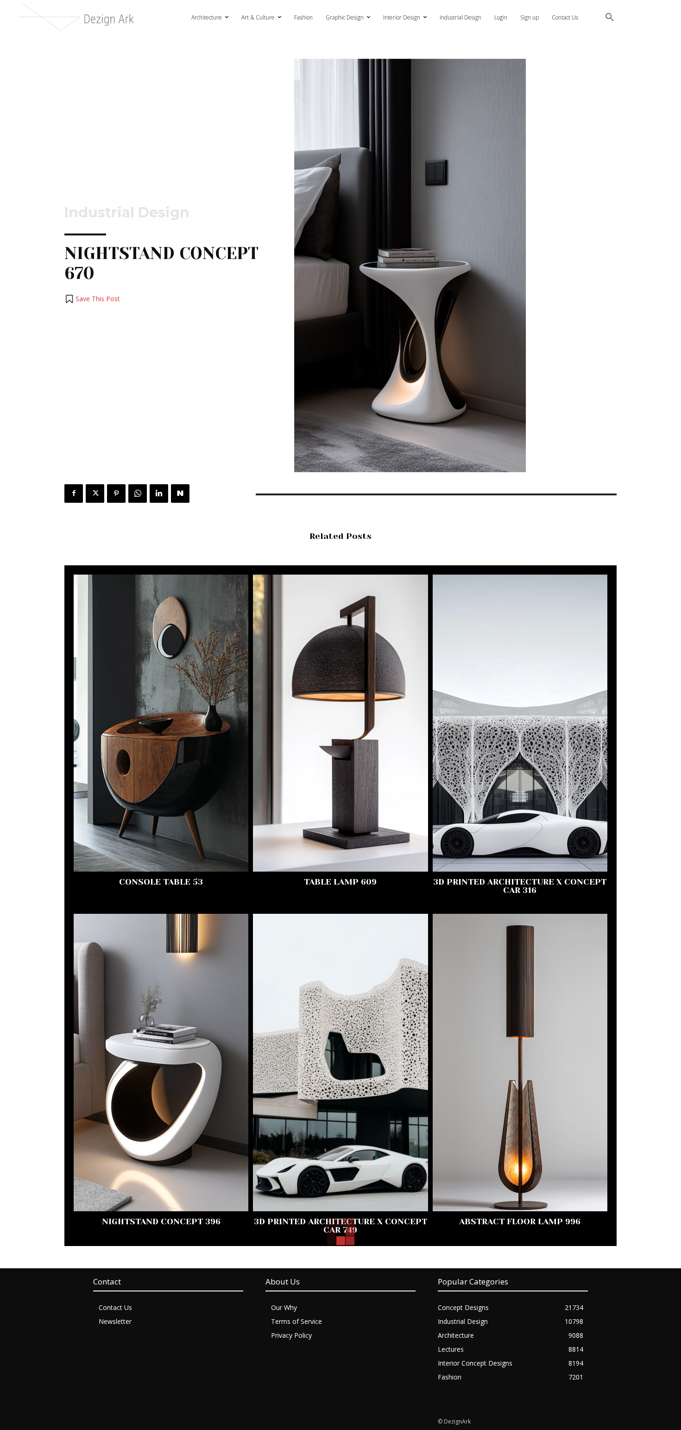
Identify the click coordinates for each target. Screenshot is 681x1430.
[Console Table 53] (161, 723)
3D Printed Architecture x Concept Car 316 (519, 886)
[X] (95, 493)
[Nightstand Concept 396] (161, 1062)
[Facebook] (73, 493)
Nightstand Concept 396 (161, 1221)
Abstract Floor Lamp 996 (519, 1221)
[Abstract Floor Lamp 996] (520, 1062)
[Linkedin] (159, 493)
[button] (610, 17)
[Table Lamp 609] (340, 723)
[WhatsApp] (137, 493)
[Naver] (180, 493)
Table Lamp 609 (340, 881)
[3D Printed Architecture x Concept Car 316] (520, 723)
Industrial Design (126, 213)
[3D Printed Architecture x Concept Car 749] (340, 1062)
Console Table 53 (161, 881)
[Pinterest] (116, 493)
